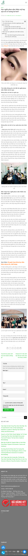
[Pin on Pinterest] (18, 348)
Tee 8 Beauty (18, 15)
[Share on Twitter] (12, 348)
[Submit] (25, 417)
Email (4, 389)
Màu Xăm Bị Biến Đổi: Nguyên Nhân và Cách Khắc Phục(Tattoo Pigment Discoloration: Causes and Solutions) (13, 444)
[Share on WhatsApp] (7, 348)
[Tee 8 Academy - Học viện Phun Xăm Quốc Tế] (2, 2)
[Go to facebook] (24, 552)
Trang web (5, 396)
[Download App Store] (3, 547)
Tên (4, 383)
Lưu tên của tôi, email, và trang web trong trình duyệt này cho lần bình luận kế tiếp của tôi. (13, 405)
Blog (2, 7)
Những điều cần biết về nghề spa (13, 26)
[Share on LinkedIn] (20, 348)
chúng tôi (6, 46)
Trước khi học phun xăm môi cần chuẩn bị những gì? (7, 355)
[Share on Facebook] (10, 348)
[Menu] (26, 2)
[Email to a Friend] (15, 348)
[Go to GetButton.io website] (24, 554)
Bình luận (5, 370)
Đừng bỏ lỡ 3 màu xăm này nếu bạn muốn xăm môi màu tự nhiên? (21, 355)
